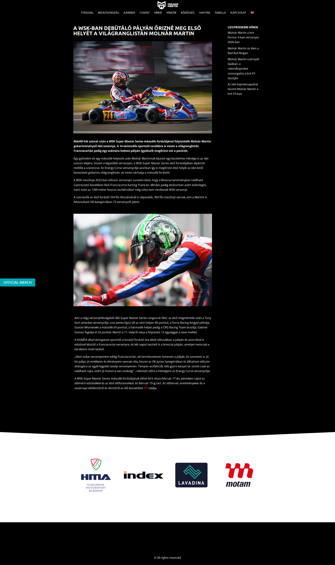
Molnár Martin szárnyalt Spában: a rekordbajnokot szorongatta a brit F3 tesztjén (243, 68)
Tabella (220, 12)
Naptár (204, 12)
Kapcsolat (238, 12)
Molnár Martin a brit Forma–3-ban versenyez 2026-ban (243, 37)
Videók (171, 12)
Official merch (17, 282)
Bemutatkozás (108, 12)
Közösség (188, 12)
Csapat (145, 12)
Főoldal (87, 12)
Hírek (158, 12)
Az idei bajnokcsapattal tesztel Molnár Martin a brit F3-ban (243, 89)
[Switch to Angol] (252, 13)
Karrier (129, 12)
